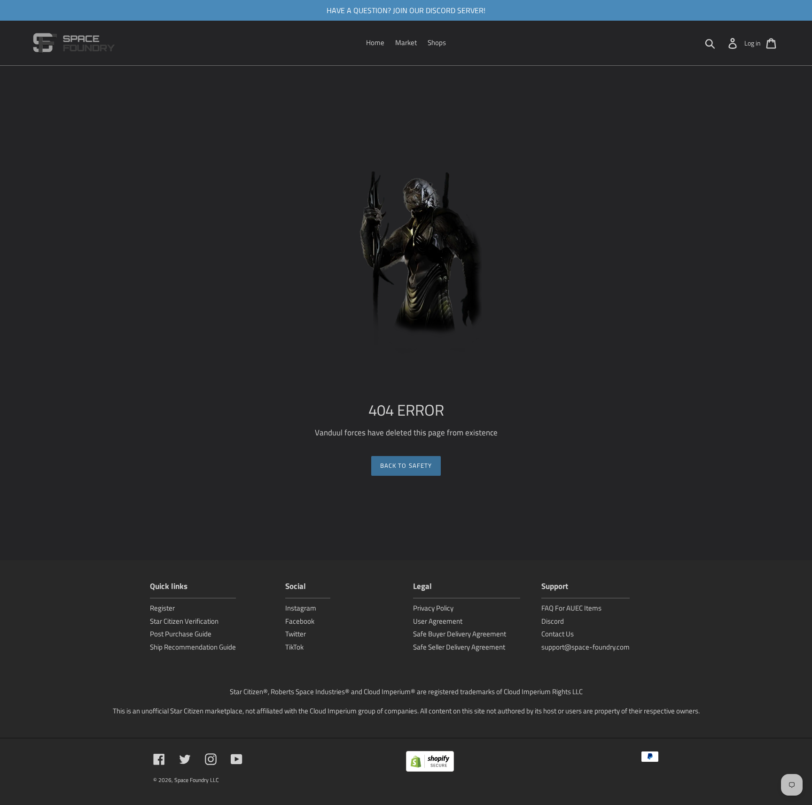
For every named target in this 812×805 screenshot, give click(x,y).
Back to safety (406, 465)
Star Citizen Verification (184, 621)
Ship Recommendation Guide (193, 647)
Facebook (299, 621)
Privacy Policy (433, 608)
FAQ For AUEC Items (571, 608)
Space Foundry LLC (196, 779)
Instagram (300, 608)
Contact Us (557, 633)
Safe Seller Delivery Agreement (459, 647)
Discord (552, 621)
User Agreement (437, 621)
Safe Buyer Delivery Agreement (459, 633)
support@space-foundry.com (585, 647)
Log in (752, 43)
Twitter (295, 633)
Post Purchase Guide (180, 633)
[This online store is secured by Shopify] (430, 763)
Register (162, 608)
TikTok (294, 647)
